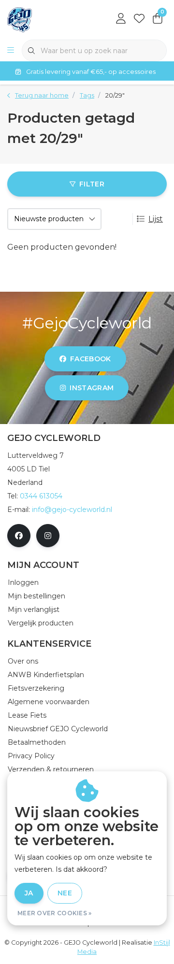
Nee (65, 893)
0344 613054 (41, 496)
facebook (90, 358)
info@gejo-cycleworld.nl (72, 509)
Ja (29, 893)
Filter (91, 184)
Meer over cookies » (54, 913)
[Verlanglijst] (139, 19)
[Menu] (10, 51)
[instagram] (47, 535)
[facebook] (18, 535)
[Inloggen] (121, 19)
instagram (92, 387)
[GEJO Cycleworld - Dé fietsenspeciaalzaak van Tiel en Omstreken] (19, 19)
